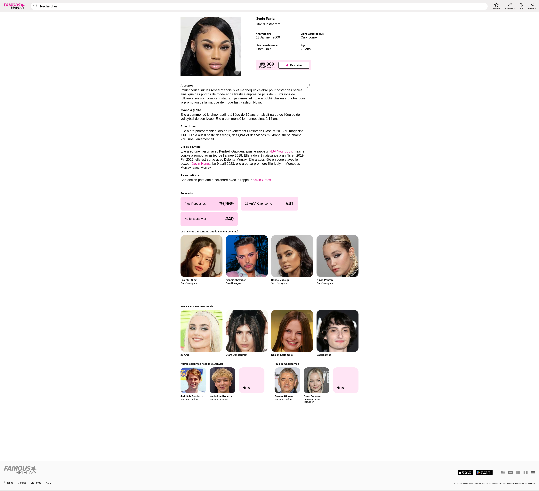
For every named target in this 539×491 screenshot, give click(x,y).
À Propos (8, 483)
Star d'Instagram (268, 24)
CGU (48, 483)
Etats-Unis (263, 49)
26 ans (306, 49)
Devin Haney (201, 163)
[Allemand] (533, 472)
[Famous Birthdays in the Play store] (484, 472)
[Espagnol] (510, 472)
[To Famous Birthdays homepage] (14, 6)
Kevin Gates (262, 180)
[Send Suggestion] (309, 86)
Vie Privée (36, 483)
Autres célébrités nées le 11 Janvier (202, 363)
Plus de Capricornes (287, 363)
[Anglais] (503, 472)
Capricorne (309, 37)
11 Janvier (263, 37)
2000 (276, 37)
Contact (22, 483)
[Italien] (526, 472)
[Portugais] (518, 472)
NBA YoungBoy (280, 151)
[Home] (136, 470)
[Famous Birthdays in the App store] (465, 472)
